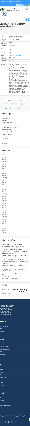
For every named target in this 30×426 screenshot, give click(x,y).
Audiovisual (5, 118)
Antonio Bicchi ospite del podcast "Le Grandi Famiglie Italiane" (14, 269)
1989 (3, 230)
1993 (3, 221)
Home (3, 30)
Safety (1, 382)
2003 (3, 198)
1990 (3, 228)
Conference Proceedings (8, 127)
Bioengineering (19, 289)
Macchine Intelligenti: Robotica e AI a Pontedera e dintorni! (15, 262)
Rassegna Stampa (4, 349)
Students (2, 403)
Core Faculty (3, 397)
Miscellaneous (5, 134)
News (1, 344)
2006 (3, 191)
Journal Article (5, 132)
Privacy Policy (23, 416)
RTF (6, 104)
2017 (3, 166)
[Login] (29, 5)
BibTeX (22, 100)
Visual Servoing (6, 293)
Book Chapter (5, 122)
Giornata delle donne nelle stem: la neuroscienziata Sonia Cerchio (11, 277)
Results (2, 331)
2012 (3, 178)
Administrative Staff (5, 405)
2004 (3, 196)
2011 (3, 180)
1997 (3, 212)
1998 (3, 210)
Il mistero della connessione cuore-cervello (13, 259)
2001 (3, 203)
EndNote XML (9, 109)
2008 (3, 187)
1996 (3, 214)
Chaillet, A (11, 55)
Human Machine (14, 292)
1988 (3, 233)
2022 (3, 155)
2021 (3, 157)
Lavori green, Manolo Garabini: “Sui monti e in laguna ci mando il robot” (14, 266)
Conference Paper (7, 125)
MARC (22, 104)
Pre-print (4, 138)
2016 (3, 168)
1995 (3, 217)
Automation (7, 289)
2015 (3, 171)
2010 (3, 182)
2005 (3, 194)
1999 (3, 207)
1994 (3, 219)
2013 (3, 175)
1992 (3, 223)
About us (2, 369)
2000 (3, 205)
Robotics (11, 60)
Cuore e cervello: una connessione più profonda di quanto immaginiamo (15, 252)
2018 (3, 164)
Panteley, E (18, 55)
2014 (3, 173)
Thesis (3, 141)
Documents (3, 377)
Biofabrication (5, 292)
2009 (3, 184)
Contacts (2, 357)
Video (1, 351)
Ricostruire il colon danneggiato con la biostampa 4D (12, 273)
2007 (3, 189)
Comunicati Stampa (5, 346)
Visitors (2, 385)
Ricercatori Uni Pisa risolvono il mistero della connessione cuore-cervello (14, 256)
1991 (3, 226)
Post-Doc (2, 400)
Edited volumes (6, 129)
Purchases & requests (5, 380)
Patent (3, 136)
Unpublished (5, 143)
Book (3, 120)
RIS (19, 109)
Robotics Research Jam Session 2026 (12, 244)
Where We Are (3, 372)
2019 (3, 162)
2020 (3, 159)
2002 (3, 201)
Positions (2, 374)
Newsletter (3, 354)
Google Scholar (10, 100)
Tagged (14, 104)
